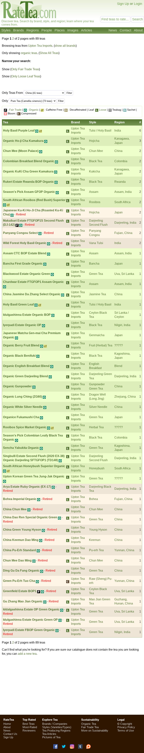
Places (60, 30)
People (46, 30)
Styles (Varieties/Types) (56, 727)
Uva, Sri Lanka (124, 273)
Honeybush (96, 468)
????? (118, 345)
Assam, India (123, 191)
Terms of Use (125, 730)
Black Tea (95, 161)
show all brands (65, 45)
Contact (125, 30)
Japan (118, 212)
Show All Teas (49, 53)
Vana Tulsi (96, 243)
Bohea (93, 499)
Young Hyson (98, 529)
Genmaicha (96, 335)
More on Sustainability (94, 730)
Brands (18, 30)
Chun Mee (96, 150)
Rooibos (94, 202)
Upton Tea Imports (40, 45)
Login (138, 4)
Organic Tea (88, 723)
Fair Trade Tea (90, 727)
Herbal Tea (96, 427)
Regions (32, 30)
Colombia (120, 161)
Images (72, 30)
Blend (118, 366)
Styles (5, 30)
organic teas (29, 53)
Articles (86, 30)
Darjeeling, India (125, 222)
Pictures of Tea (51, 737)
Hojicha (94, 140)
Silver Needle (98, 406)
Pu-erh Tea (96, 550)
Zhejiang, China (125, 396)
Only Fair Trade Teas (25, 69)
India (117, 130)
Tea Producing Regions (56, 730)
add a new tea (27, 653)
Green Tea (96, 273)
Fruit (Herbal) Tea (100, 345)
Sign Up (123, 4)
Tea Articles (49, 733)
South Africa (122, 202)
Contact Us (10, 733)
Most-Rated (29, 727)
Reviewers (29, 730)
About (138, 30)
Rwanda (120, 181)
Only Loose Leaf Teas (25, 76)
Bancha (94, 263)
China (118, 150)
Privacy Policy (126, 727)
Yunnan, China (124, 550)
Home (7, 723)
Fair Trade (15, 109)
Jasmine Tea (97, 294)
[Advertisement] (72, 685)
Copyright (126, 723)
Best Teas (28, 723)
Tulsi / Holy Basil (100, 130)
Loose (102, 109)
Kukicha (94, 171)
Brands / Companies (54, 723)
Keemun (94, 539)
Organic (33, 109)
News (113, 30)
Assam (93, 191)
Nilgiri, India (122, 325)
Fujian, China (123, 232)
